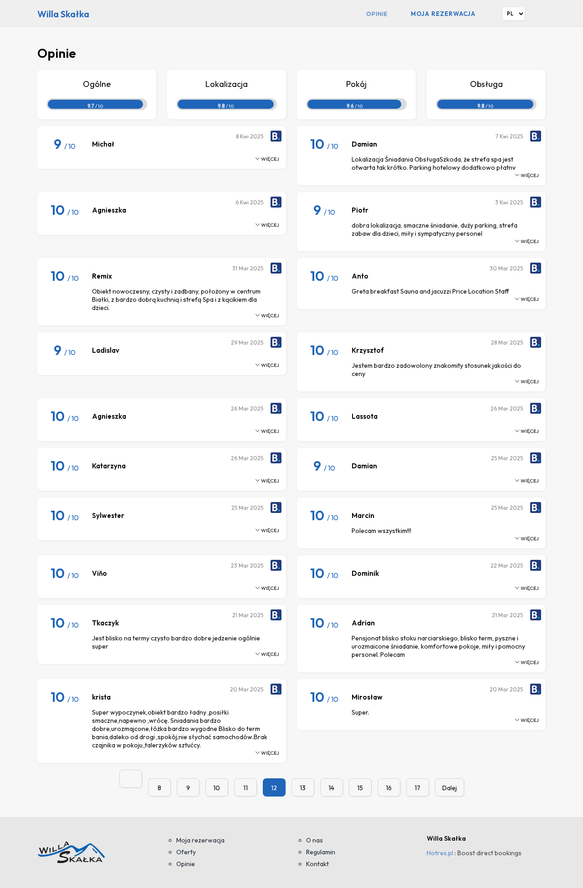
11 (245, 788)
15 (360, 788)
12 (274, 788)
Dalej (449, 788)
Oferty (186, 852)
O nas (314, 840)
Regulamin (320, 852)
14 (331, 788)
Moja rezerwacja (443, 13)
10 (216, 788)
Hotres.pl (440, 853)
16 (389, 788)
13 (303, 788)
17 (417, 788)
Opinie (377, 13)
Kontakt (317, 864)
